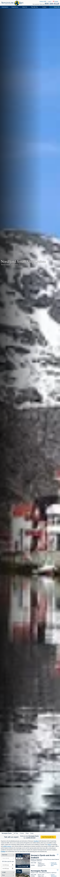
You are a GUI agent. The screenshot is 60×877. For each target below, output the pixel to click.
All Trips (16, 833)
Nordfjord (36, 841)
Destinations (5, 7)
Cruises (22, 833)
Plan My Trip (34, 7)
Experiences (15, 7)
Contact (44, 7)
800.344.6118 (52, 3)
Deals (31, 833)
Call (30, 837)
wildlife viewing (7, 846)
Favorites (56, 1)
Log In (49, 1)
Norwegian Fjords (7, 833)
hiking (49, 844)
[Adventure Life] (12, 2)
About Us (24, 7)
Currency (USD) (43, 1)
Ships (27, 833)
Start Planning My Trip (48, 837)
